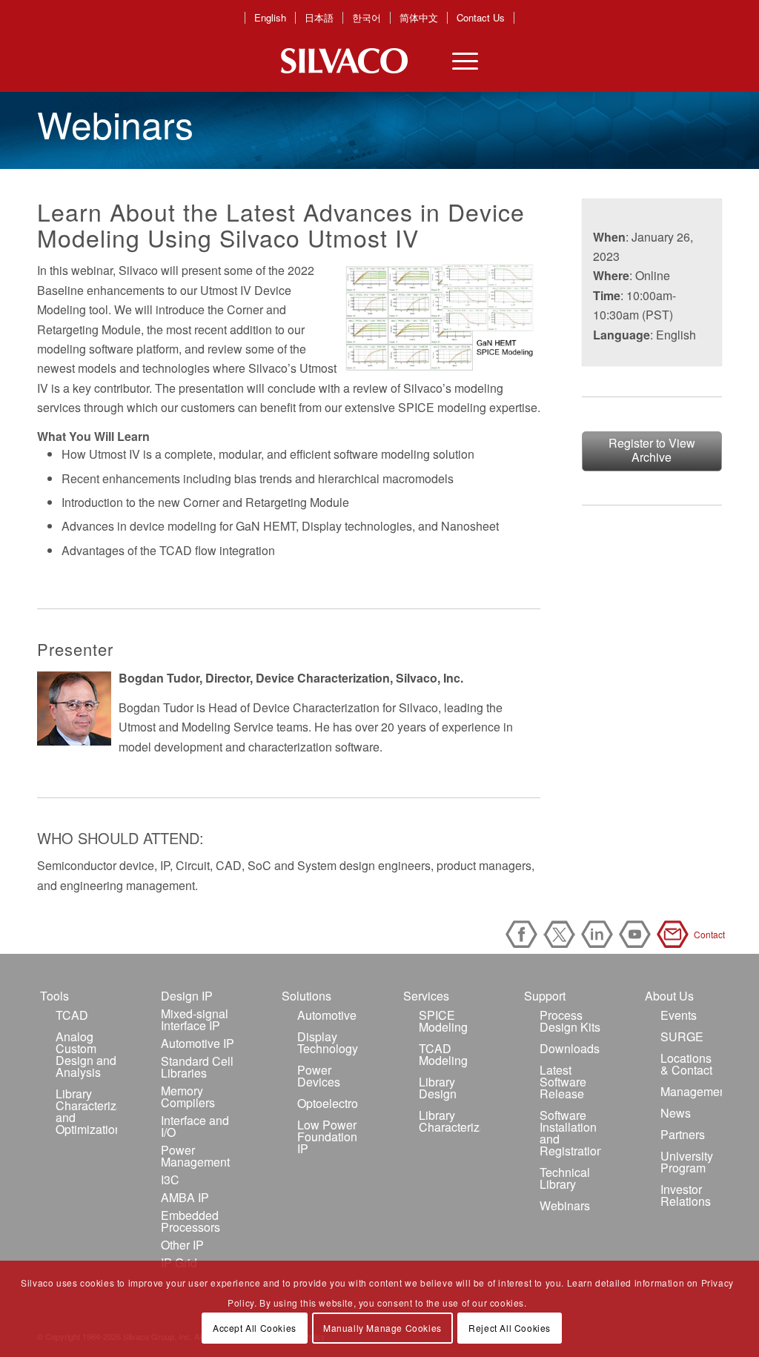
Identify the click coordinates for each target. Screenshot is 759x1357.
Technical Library (565, 1178)
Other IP (182, 1244)
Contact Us (481, 18)
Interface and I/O (195, 1126)
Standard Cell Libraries (197, 1066)
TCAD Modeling (443, 1054)
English (270, 18)
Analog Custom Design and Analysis (86, 1054)
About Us (669, 995)
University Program (686, 1161)
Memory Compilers (188, 1096)
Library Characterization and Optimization (86, 1111)
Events (678, 1014)
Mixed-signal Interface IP (194, 1019)
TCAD (72, 1014)
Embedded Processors (190, 1221)
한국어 (366, 18)
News (675, 1112)
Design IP (187, 995)
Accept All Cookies (254, 1327)
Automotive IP (197, 1043)
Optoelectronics (328, 1103)
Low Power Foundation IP (327, 1136)
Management (691, 1091)
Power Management (195, 1155)
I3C (170, 1179)
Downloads (570, 1048)
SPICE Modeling (443, 1020)
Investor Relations (685, 1195)
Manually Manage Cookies (382, 1327)
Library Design (438, 1087)
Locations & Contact (686, 1063)
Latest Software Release (563, 1081)
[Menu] (456, 61)
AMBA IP (185, 1197)
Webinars (565, 1205)
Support (545, 995)
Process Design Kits (570, 1020)
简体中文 (419, 18)
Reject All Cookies (509, 1327)
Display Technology (327, 1042)
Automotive (327, 1014)
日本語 (319, 18)
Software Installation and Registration (570, 1132)
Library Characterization (449, 1120)
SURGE (681, 1036)
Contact (675, 934)
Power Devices (318, 1075)
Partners (682, 1134)
